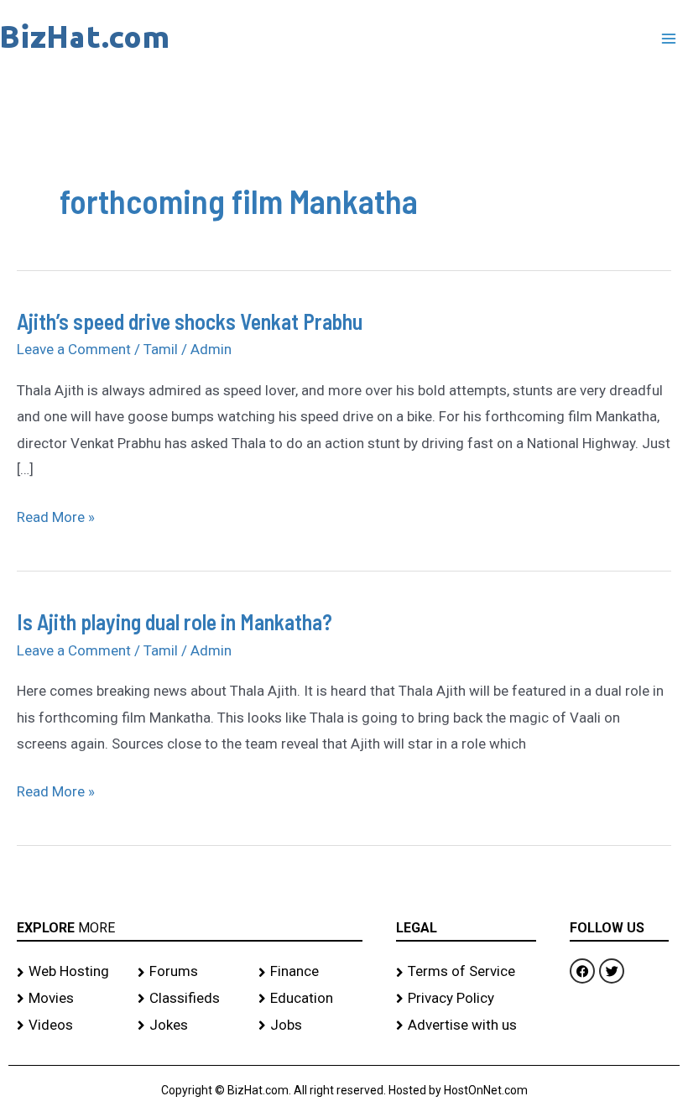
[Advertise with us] (466, 1025)
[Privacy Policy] (466, 998)
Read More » (56, 514)
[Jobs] (310, 1025)
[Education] (310, 998)
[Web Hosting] (69, 971)
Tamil (160, 349)
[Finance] (310, 971)
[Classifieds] (190, 998)
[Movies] (69, 998)
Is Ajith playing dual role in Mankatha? (174, 621)
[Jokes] (190, 1025)
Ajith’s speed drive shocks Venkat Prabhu (189, 321)
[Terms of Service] (466, 971)
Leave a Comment (74, 349)
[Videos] (69, 1025)
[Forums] (190, 971)
